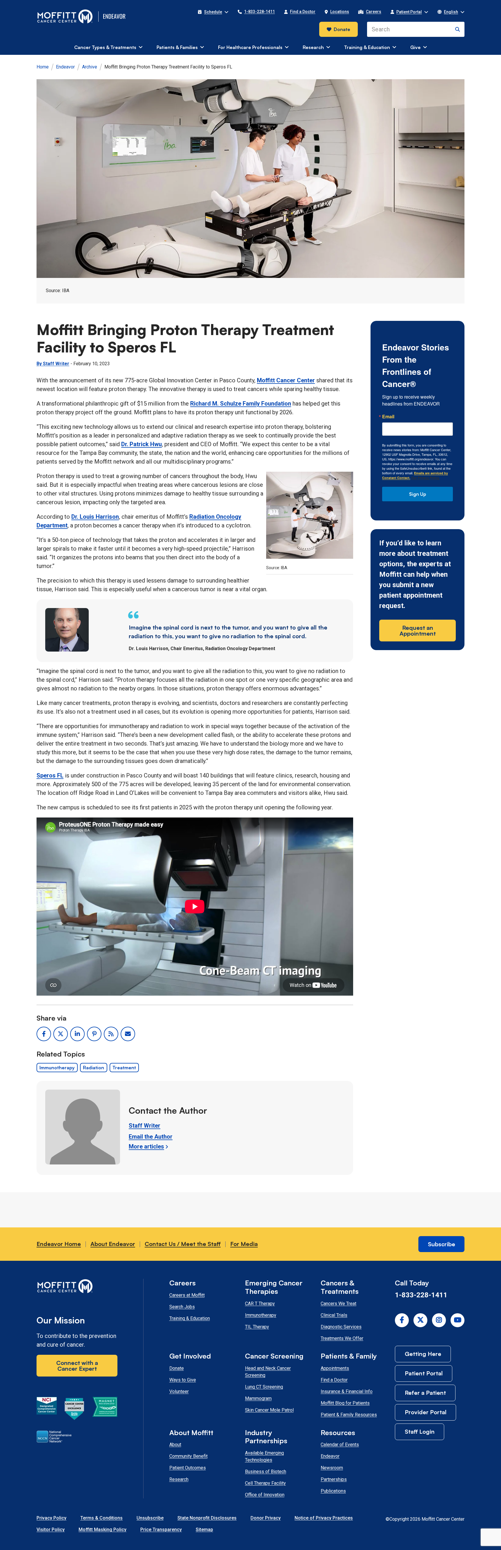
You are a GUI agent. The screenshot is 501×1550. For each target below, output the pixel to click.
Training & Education (189, 1318)
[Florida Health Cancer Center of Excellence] (74, 1410)
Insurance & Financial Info (347, 1391)
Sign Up (417, 494)
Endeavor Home (59, 1243)
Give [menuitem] (415, 47)
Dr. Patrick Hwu (141, 444)
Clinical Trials (334, 1315)
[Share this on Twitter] (60, 1034)
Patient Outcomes (187, 1468)
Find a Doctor (334, 1380)
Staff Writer (144, 1125)
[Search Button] (457, 29)
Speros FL (50, 775)
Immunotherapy (57, 1067)
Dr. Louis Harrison (95, 516)
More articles (146, 1146)
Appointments (335, 1368)
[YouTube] (457, 1320)
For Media (244, 1243)
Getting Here (423, 1353)
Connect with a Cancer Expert (77, 1365)
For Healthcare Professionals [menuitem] (250, 47)
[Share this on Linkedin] (77, 1034)
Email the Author (151, 1136)
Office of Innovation (264, 1494)
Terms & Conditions (101, 1518)
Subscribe (441, 1244)
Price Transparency (161, 1529)
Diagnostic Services (341, 1327)
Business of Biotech (265, 1471)
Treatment (124, 1067)
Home (43, 67)
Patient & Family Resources (349, 1414)
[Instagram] (439, 1320)
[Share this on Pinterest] (94, 1034)
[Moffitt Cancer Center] (65, 16)
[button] (213, 12)
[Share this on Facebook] (44, 1034)
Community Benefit (188, 1456)
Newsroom (332, 1468)
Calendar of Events (340, 1444)
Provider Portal (425, 1412)
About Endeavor (112, 1243)
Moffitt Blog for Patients (345, 1403)
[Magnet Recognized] (104, 1410)
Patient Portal (424, 1373)
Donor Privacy (266, 1518)
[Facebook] (402, 1320)
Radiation (93, 1067)
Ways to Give (182, 1380)
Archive (89, 67)
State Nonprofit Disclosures (207, 1518)
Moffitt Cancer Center (286, 380)
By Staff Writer (53, 363)
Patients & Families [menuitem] (177, 47)
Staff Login (420, 1431)
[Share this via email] (128, 1034)
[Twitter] (420, 1320)
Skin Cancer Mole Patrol (269, 1410)
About (175, 1444)
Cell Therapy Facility (265, 1483)
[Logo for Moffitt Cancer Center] (77, 1287)
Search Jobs (182, 1307)
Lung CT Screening (264, 1387)
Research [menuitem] (313, 47)
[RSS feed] (111, 1034)
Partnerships (334, 1479)
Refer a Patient (425, 1392)
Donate (342, 29)
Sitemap (204, 1529)
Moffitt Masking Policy (102, 1529)
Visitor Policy (51, 1529)
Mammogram (258, 1398)
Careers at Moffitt (187, 1295)
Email (388, 416)
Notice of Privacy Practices (324, 1518)
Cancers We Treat (338, 1303)
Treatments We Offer (342, 1338)
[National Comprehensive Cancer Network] (54, 1438)
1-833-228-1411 (421, 1295)
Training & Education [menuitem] (367, 47)
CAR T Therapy (260, 1303)
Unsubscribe (150, 1518)
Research (178, 1479)
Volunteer (179, 1391)
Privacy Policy (51, 1518)
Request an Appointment (418, 630)
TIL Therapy (257, 1327)
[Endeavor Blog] (114, 16)
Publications (333, 1491)
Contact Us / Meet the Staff (183, 1243)
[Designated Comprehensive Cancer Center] (47, 1410)
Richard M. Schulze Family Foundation (240, 403)
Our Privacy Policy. (425, 477)
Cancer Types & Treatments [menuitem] (105, 47)
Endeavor (65, 67)
